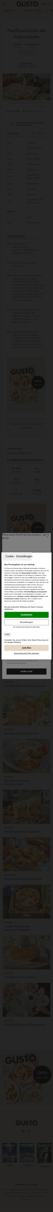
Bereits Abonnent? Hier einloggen (26, 653)
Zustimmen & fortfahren (26, 615)
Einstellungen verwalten (26, 622)
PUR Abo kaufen (26, 648)
